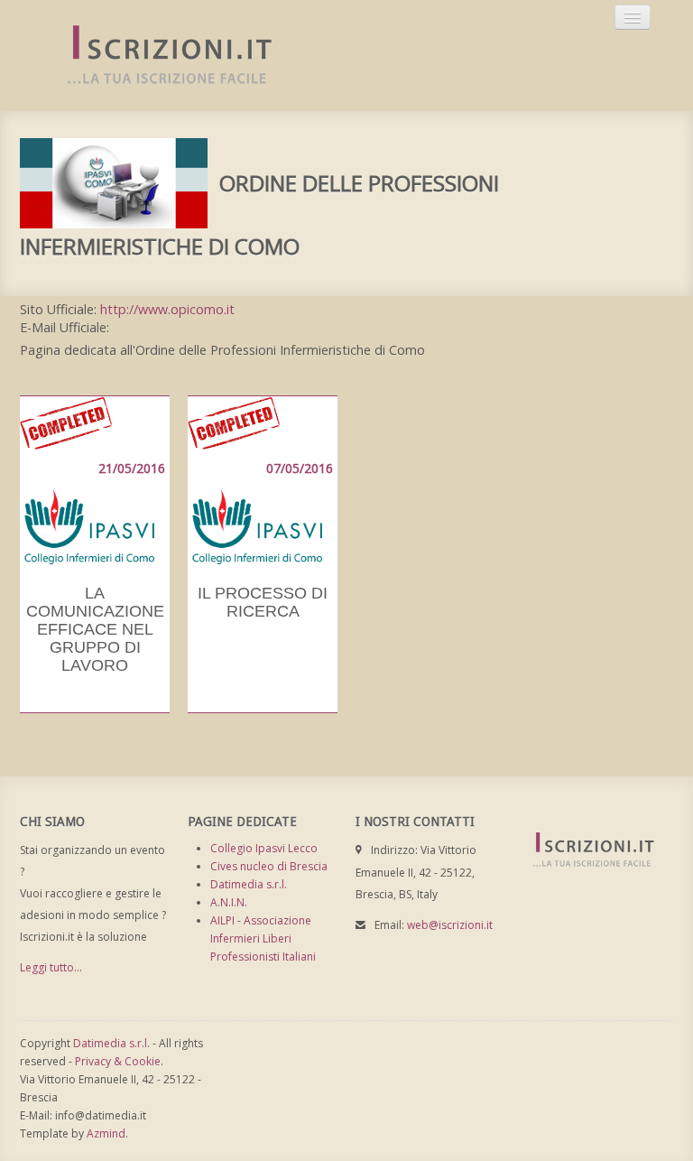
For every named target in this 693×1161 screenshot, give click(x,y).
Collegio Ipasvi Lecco (264, 848)
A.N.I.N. (228, 902)
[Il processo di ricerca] (262, 481)
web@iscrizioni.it (450, 925)
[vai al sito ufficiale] (114, 182)
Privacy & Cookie (118, 1061)
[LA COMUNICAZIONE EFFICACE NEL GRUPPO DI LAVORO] (95, 481)
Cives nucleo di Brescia (269, 866)
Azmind (106, 1133)
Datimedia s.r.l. (248, 884)
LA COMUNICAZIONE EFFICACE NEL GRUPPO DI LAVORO (95, 629)
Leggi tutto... (51, 967)
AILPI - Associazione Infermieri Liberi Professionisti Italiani (263, 938)
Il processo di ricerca (263, 602)
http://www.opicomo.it (167, 309)
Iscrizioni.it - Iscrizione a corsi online (159, 55)
